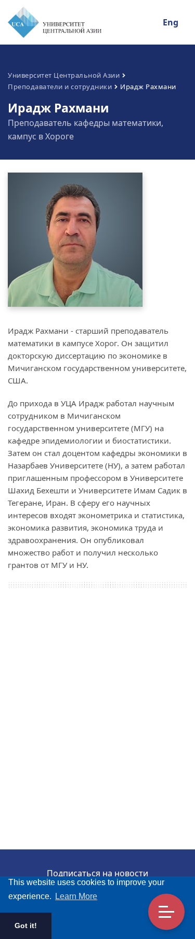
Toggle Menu (166, 912)
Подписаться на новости (97, 873)
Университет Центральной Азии (64, 75)
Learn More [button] (76, 896)
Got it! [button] (26, 925)
